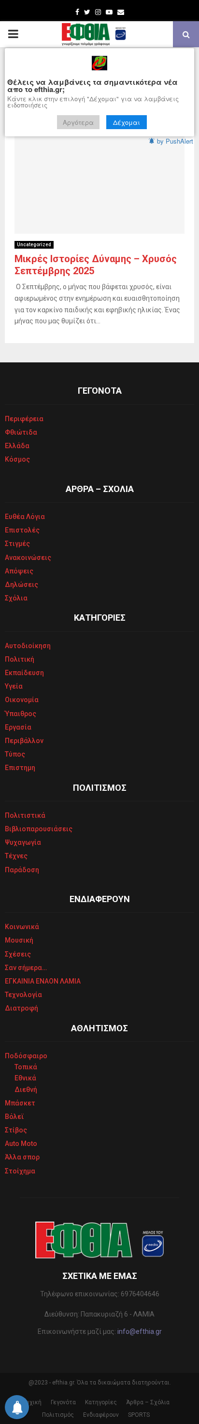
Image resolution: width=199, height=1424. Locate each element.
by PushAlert (175, 141)
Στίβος (16, 1130)
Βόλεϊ (14, 1116)
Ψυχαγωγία (23, 842)
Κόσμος (17, 459)
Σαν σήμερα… (26, 968)
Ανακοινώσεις (28, 557)
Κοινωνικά (22, 927)
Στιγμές (17, 543)
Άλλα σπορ (22, 1157)
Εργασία (18, 727)
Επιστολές (22, 530)
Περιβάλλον (24, 741)
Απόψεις (19, 571)
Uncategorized (34, 244)
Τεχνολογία (23, 994)
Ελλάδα (17, 446)
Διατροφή (21, 1008)
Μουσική (19, 940)
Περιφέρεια (24, 419)
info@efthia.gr (139, 1331)
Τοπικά (25, 1067)
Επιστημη (20, 768)
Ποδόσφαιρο (26, 1056)
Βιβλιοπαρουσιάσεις (38, 829)
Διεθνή (25, 1089)
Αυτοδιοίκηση (28, 646)
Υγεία (14, 686)
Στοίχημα (20, 1171)
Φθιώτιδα (21, 432)
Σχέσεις (18, 954)
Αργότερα (78, 122)
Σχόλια (16, 598)
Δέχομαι (126, 122)
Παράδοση (22, 870)
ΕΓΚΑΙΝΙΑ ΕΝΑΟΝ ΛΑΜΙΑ (43, 981)
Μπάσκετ (20, 1103)
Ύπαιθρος (20, 714)
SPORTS (139, 1414)
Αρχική (32, 1402)
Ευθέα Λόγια (25, 516)
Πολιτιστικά (25, 815)
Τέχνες (16, 856)
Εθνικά (25, 1078)
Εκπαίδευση (24, 673)
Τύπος (15, 754)
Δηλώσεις (21, 584)
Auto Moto (21, 1143)
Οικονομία (22, 700)
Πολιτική (19, 659)
